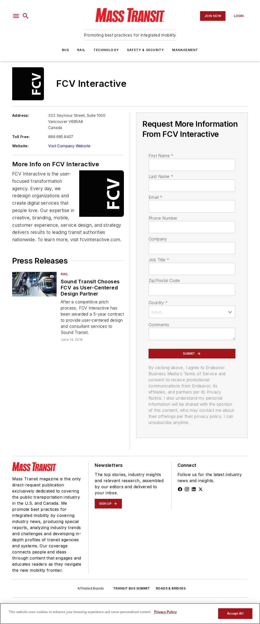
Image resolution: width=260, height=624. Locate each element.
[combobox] (192, 312)
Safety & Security (145, 50)
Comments (159, 324)
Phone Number (163, 218)
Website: (20, 146)
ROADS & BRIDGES (171, 588)
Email (155, 197)
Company (158, 238)
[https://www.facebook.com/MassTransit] (180, 489)
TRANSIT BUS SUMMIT (131, 588)
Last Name (161, 176)
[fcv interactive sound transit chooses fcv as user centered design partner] (34, 284)
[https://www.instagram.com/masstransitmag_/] (186, 489)
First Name (161, 155)
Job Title (159, 259)
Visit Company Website (69, 146)
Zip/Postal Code (164, 280)
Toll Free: (21, 137)
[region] (130, 613)
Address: (20, 115)
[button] (16, 16)
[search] (25, 16)
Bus (65, 50)
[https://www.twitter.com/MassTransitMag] (200, 489)
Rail (81, 50)
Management (185, 50)
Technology (106, 50)
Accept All (235, 613)
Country (158, 302)
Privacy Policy (165, 612)
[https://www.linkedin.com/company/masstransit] (193, 489)
